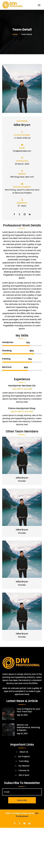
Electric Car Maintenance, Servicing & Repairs (28, 727)
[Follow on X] (19, 214)
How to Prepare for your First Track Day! (28, 710)
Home (15, 34)
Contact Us (23, 771)
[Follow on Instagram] (24, 214)
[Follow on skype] (24, 823)
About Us (24, 752)
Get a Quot (24, 775)
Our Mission (23, 766)
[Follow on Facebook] (14, 214)
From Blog (24, 761)
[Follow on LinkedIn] (30, 214)
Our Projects (24, 757)
